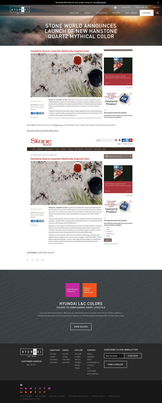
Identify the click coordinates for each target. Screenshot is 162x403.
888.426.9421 (31, 365)
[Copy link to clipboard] (43, 260)
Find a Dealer (115, 364)
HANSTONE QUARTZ (46, 252)
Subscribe (133, 356)
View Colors (81, 326)
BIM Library (101, 2)
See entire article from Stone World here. (42, 130)
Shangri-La (57, 125)
